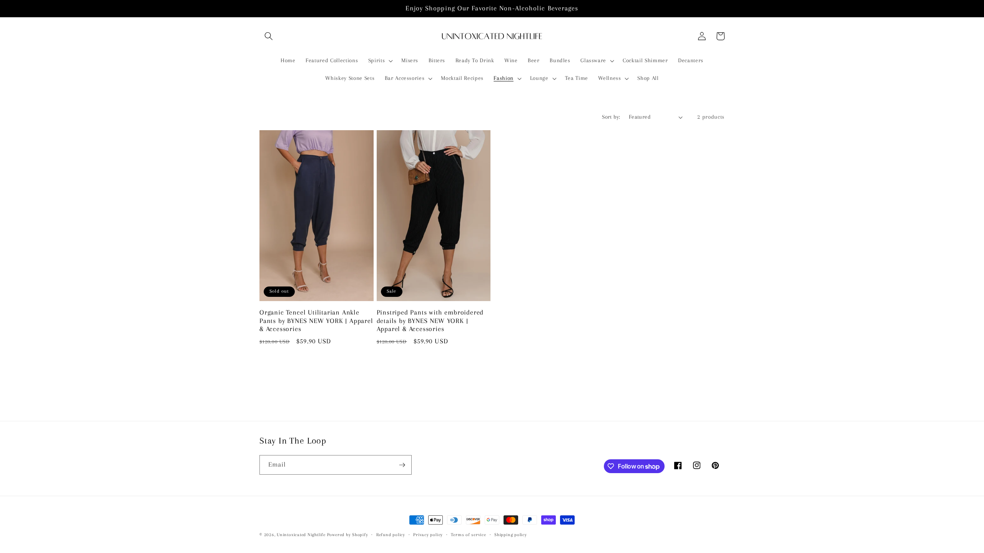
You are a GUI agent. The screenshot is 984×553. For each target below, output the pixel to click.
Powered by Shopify (347, 534)
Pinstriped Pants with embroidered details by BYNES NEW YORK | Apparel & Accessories (430, 321)
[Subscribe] (402, 465)
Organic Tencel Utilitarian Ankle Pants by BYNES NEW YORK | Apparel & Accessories (316, 321)
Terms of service (468, 534)
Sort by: (611, 117)
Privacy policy (428, 534)
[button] (268, 36)
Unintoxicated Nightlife (301, 534)
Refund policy (390, 534)
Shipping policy (510, 534)
